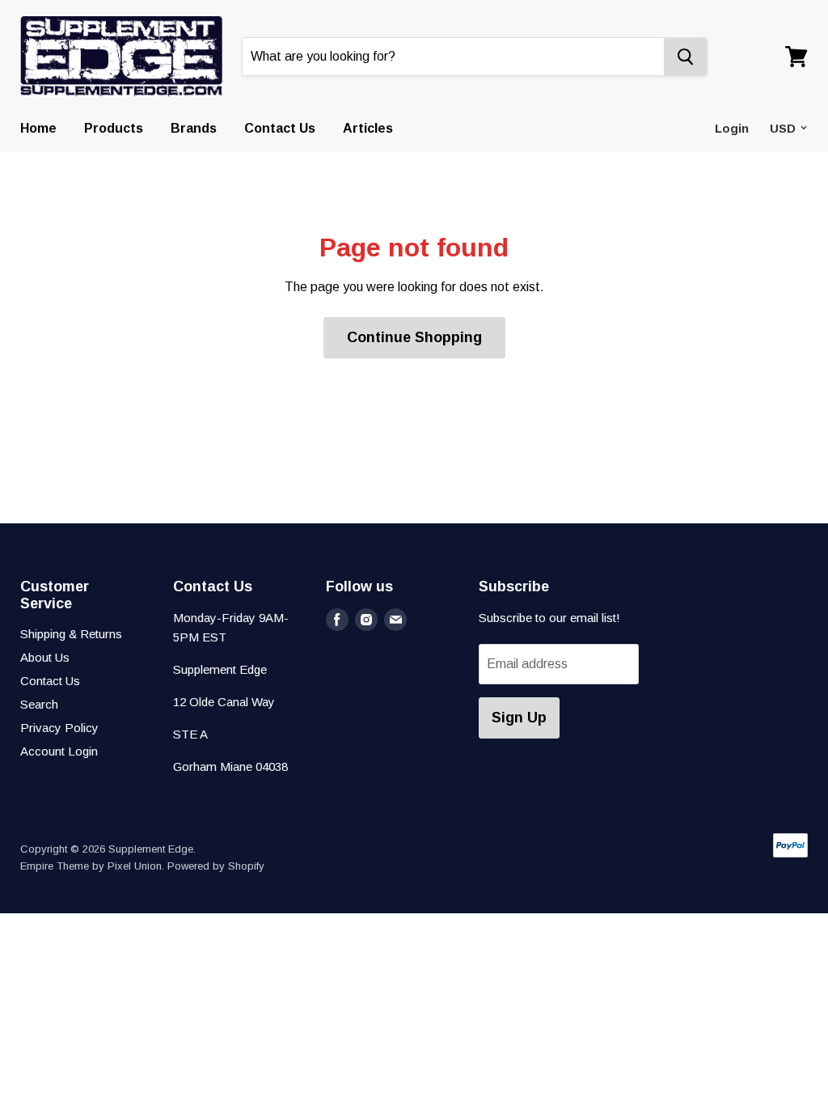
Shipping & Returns (71, 634)
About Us (45, 657)
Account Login (59, 751)
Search (39, 704)
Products (113, 128)
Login (732, 128)
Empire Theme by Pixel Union (91, 866)
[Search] (685, 56)
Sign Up (519, 717)
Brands (194, 128)
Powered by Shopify (215, 866)
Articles (368, 128)
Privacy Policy (59, 728)
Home (38, 128)
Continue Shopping (414, 337)
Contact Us (279, 128)
